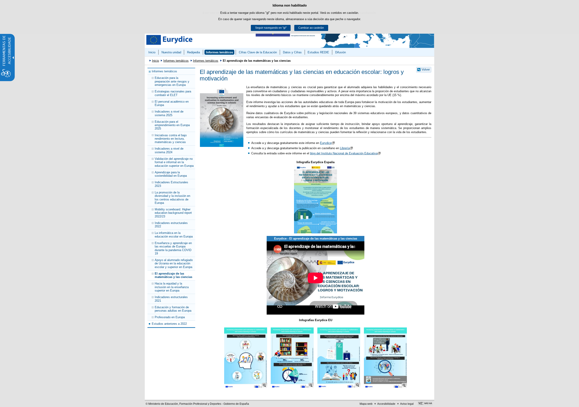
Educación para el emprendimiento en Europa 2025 (172, 125)
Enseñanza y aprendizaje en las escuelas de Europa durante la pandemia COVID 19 (173, 248)
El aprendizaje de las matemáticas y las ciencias (173, 275)
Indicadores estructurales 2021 (171, 298)
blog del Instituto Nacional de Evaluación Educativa (343, 153)
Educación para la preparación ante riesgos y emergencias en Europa (172, 81)
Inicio (151, 52)
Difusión (340, 52)
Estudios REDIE (318, 52)
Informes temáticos (219, 52)
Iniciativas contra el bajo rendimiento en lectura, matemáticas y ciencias (171, 139)
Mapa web (366, 403)
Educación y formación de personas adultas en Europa (173, 309)
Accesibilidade (386, 403)
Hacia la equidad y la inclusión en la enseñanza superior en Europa (172, 287)
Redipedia (193, 52)
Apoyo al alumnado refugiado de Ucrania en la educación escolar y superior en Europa (174, 263)
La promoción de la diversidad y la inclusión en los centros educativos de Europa (172, 198)
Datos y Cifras (292, 52)
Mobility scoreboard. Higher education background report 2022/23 (173, 213)
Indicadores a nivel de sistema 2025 (169, 113)
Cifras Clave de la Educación (258, 52)
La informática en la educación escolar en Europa (174, 234)
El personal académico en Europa (172, 103)
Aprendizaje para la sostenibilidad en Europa (171, 174)
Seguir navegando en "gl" (271, 27)
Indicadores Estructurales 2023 (171, 184)
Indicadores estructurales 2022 (171, 224)
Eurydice (326, 143)
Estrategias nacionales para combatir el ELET (173, 93)
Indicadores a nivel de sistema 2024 (169, 150)
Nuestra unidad (171, 52)
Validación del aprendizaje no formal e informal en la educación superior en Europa (174, 162)
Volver (426, 69)
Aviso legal (407, 403)
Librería (345, 148)
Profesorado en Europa (170, 317)
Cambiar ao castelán (311, 27)
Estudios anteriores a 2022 (169, 323)
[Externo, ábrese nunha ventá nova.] (315, 199)
